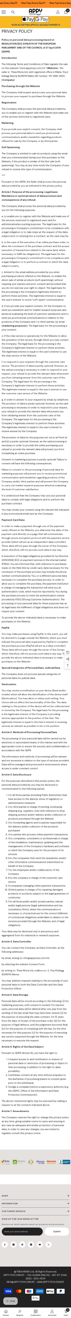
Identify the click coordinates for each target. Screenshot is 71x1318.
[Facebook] (5, 1244)
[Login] (58, 12)
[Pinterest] (22, 1244)
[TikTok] (31, 1244)
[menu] (4, 12)
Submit (57, 1231)
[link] (19, 1312)
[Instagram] (13, 1244)
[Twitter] (48, 1244)
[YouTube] (40, 1244)
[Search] (13, 12)
